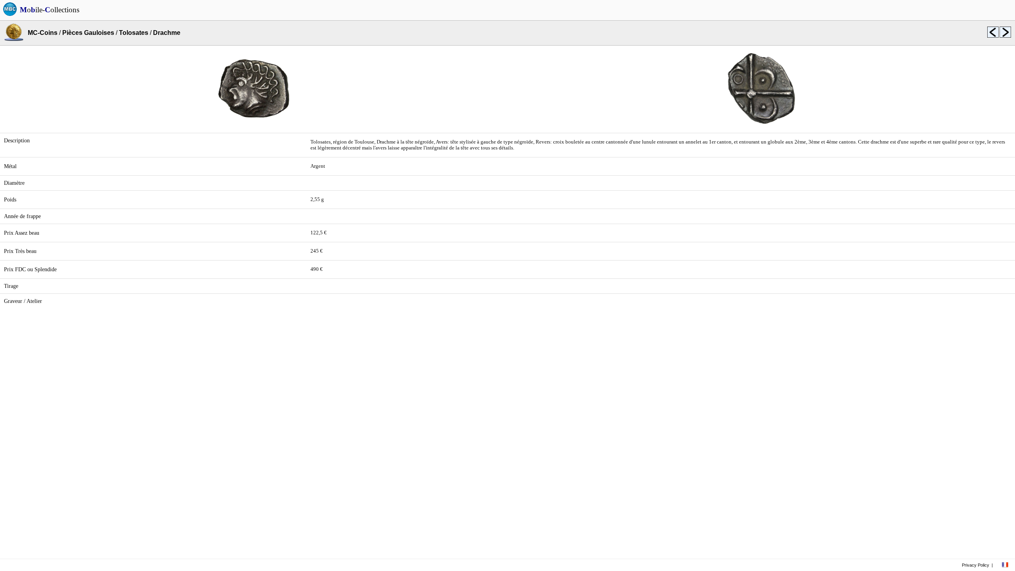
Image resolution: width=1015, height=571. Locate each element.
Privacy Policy (975, 565)
